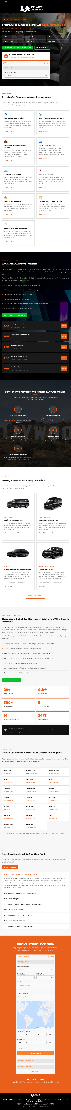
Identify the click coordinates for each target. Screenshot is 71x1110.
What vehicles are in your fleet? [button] (35, 909)
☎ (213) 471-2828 (42, 47)
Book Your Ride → (11, 680)
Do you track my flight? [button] (35, 898)
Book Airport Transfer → (14, 315)
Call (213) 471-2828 (45, 833)
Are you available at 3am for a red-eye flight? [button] (35, 915)
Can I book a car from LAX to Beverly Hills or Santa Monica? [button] (35, 904)
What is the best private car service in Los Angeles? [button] (36, 874)
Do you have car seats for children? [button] (35, 920)
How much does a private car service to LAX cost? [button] (35, 893)
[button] (26, 65)
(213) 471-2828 (10, 420)
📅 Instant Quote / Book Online (18, 47)
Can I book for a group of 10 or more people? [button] (35, 926)
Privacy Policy (43, 1107)
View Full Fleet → (35, 596)
